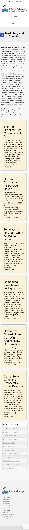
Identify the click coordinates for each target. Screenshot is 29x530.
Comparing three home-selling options (13, 285)
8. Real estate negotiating (10, 453)
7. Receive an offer (8, 450)
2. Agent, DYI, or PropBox (10, 432)
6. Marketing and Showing (10, 446)
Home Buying (5, 499)
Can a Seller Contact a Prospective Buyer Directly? (13, 381)
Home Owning (6, 503)
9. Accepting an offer (9, 457)
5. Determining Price (9, 443)
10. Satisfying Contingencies (11, 461)
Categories (5, 512)
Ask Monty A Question (14, 1)
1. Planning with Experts (10, 428)
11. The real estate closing (10, 464)
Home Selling (5, 501)
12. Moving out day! (9, 468)
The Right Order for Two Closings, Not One (12, 131)
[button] (2, 35)
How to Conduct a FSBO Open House (11, 184)
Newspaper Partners (7, 516)
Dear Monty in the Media (9, 514)
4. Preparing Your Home (10, 439)
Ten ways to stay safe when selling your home (13, 234)
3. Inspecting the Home (10, 435)
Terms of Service (6, 519)
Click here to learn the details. (14, 104)
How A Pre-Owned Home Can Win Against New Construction (12, 337)
